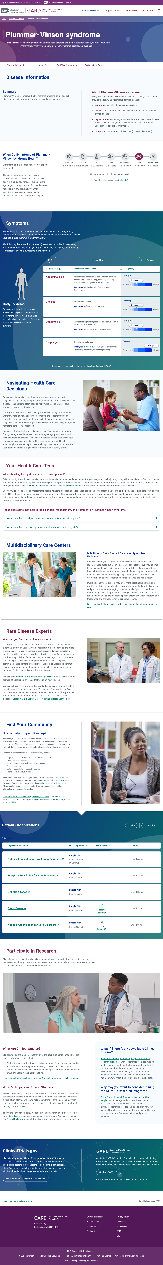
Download (151, 825)
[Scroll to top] (156, 1258)
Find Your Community (67, 65)
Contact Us (148, 10)
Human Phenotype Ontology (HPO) (94, 366)
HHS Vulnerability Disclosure (80, 1251)
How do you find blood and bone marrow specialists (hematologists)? (42, 518)
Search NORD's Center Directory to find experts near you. (40, 699)
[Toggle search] (159, 10)
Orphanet (122, 180)
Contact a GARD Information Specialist (53, 780)
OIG (118, 1236)
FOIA (119, 1231)
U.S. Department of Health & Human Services (39, 1256)
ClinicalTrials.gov (15, 1119)
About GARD (132, 10)
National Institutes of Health (78, 1256)
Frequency (129, 269)
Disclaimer (121, 1222)
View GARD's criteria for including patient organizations (26, 797)
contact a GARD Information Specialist (34, 677)
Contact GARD (106, 1172)
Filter (132, 825)
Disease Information (16, 65)
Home (4, 19)
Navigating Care (41, 65)
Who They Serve (77, 846)
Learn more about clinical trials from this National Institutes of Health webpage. (41, 1078)
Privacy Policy (123, 1217)
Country (134, 846)
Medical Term (52, 269)
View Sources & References (16, 1201)
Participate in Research (96, 65)
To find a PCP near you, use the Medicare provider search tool (55, 486)
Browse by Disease (91, 10)
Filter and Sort (97, 260)
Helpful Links (102, 846)
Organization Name (17, 846)
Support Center (113, 10)
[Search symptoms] (49, 260)
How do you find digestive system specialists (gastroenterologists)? (41, 527)
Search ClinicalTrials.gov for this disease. (26, 1178)
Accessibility (122, 1226)
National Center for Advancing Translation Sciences (120, 1256)
